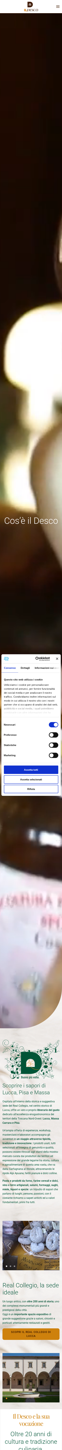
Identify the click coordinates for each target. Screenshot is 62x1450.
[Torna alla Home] (31, 6)
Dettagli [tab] (25, 667)
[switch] (53, 735)
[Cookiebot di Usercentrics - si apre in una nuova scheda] (37, 659)
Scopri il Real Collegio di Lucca (31, 1334)
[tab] (6, 1266)
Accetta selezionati (31, 779)
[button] (58, 6)
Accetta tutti (31, 769)
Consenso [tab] (10, 667)
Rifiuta (31, 789)
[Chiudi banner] (57, 659)
